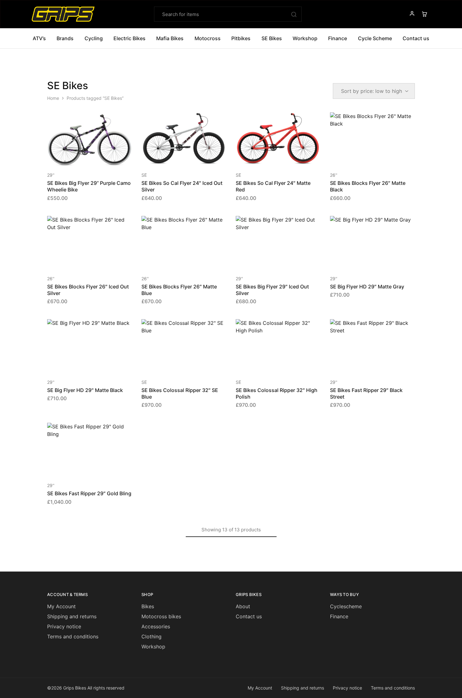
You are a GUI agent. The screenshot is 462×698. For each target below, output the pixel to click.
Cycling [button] (94, 38)
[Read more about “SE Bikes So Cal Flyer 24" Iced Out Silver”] (176, 156)
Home (53, 98)
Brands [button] (65, 38)
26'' (333, 175)
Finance (337, 38)
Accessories (155, 626)
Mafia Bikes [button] (170, 38)
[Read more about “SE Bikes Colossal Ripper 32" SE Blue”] (176, 363)
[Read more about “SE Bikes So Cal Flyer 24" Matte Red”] (270, 156)
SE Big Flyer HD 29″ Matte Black (85, 390)
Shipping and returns (71, 616)
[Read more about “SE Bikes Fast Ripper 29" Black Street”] (364, 363)
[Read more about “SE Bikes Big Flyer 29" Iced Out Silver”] (270, 259)
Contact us (249, 616)
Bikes (147, 606)
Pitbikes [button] (240, 38)
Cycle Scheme (375, 38)
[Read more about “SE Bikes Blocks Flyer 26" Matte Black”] (364, 156)
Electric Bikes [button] (129, 38)
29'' (50, 175)
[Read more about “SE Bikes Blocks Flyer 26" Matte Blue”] (176, 259)
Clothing (151, 636)
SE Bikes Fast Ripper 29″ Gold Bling (89, 493)
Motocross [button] (208, 38)
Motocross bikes (161, 616)
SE (144, 175)
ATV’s (39, 38)
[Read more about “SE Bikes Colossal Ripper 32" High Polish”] (270, 363)
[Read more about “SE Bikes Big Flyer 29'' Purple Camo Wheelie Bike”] (81, 156)
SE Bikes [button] (271, 38)
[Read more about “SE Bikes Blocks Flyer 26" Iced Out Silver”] (81, 259)
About (243, 606)
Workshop (305, 38)
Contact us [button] (416, 38)
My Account (61, 606)
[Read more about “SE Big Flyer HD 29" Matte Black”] (81, 363)
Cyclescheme (346, 606)
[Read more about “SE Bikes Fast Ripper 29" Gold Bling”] (81, 466)
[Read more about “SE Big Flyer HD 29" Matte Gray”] (364, 259)
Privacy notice (64, 626)
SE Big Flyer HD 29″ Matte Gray (367, 286)
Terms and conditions (72, 636)
